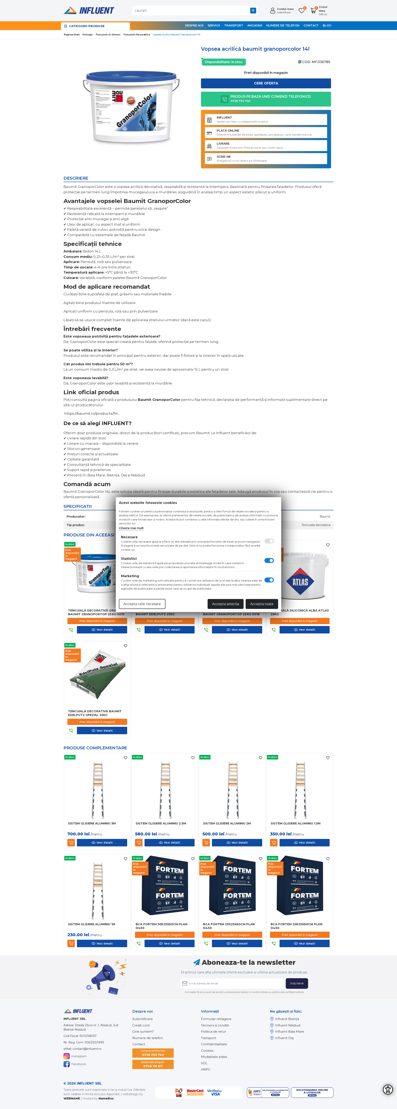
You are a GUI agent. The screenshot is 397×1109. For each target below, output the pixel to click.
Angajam (254, 25)
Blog (327, 25)
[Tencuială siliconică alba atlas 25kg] (300, 573)
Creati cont (141, 1025)
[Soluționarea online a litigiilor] (312, 1092)
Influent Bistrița (287, 1019)
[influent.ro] (88, 10)
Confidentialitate (214, 1044)
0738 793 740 (153, 1053)
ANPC (205, 1069)
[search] (253, 10)
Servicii (214, 25)
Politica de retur (213, 1031)
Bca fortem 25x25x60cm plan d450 (229, 926)
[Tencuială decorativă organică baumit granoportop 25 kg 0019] (97, 573)
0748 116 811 (153, 1064)
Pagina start (72, 34)
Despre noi (194, 25)
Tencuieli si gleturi (108, 34)
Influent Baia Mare (289, 1031)
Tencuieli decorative (136, 34)
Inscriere (297, 983)
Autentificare (142, 1019)
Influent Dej (284, 1038)
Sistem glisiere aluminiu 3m (92, 823)
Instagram (78, 1056)
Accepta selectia (225, 604)
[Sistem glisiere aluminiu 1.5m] (300, 786)
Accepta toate (262, 604)
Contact (311, 25)
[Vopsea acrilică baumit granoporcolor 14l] (131, 107)
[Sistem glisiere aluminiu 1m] (97, 887)
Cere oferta (266, 83)
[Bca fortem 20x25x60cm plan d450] (300, 887)
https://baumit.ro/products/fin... (92, 413)
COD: (306, 62)
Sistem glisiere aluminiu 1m (91, 924)
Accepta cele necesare (142, 604)
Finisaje (88, 34)
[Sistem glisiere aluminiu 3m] (97, 786)
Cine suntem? (143, 1031)
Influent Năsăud (287, 1025)
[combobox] (194, 10)
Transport (233, 25)
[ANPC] (268, 1092)
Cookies (207, 1051)
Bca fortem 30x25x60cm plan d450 (161, 926)
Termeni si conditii (215, 1025)
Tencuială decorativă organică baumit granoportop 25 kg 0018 (232, 612)
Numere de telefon (282, 25)
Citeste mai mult (131, 528)
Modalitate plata (214, 1057)
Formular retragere (216, 1019)
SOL (204, 1063)
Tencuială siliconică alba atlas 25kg (300, 612)
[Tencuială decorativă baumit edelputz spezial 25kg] (97, 674)
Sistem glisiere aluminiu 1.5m (295, 823)
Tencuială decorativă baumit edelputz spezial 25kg (95, 713)
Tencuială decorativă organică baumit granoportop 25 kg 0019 (97, 612)
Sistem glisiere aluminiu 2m (227, 823)
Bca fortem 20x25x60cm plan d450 (296, 926)
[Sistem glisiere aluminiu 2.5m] (165, 786)
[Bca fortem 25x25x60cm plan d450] (232, 887)
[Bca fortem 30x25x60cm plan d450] (165, 887)
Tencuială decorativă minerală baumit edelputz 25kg (164, 612)
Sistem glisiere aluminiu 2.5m (161, 823)
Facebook (78, 1064)
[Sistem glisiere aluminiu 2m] (232, 786)
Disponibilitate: (218, 62)
